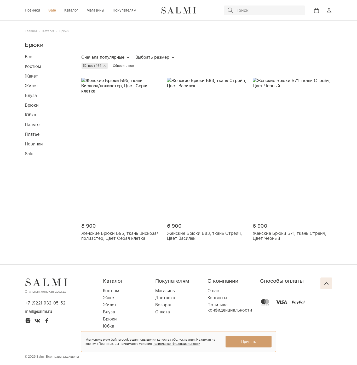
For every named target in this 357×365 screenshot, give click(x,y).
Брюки (64, 31)
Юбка (30, 114)
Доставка (165, 297)
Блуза (31, 95)
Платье (32, 134)
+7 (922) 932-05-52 (45, 303)
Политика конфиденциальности (230, 307)
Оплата (162, 311)
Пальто (32, 124)
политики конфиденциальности (176, 344)
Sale (52, 10)
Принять (248, 341)
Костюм (33, 66)
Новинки (32, 10)
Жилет (31, 85)
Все (28, 56)
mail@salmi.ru (38, 311)
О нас (213, 290)
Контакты (217, 297)
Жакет (31, 76)
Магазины (95, 10)
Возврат (163, 304)
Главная (31, 31)
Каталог (71, 10)
